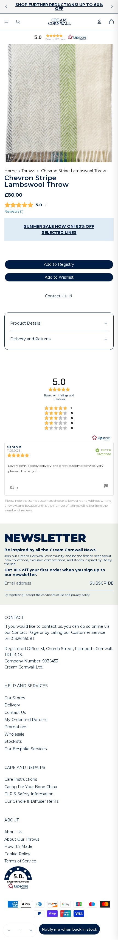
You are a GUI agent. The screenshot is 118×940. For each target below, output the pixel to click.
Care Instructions (20, 779)
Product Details (25, 323)
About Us (13, 831)
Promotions (15, 726)
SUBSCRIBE (102, 583)
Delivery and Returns (30, 338)
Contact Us (56, 296)
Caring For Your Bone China (30, 786)
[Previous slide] (6, 7)
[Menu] (6, 21)
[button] (59, 37)
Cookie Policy (17, 853)
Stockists (13, 741)
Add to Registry (59, 264)
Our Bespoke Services (25, 748)
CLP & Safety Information (29, 793)
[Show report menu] (106, 486)
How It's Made (18, 846)
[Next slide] (112, 7)
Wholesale (14, 734)
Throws (28, 170)
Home (10, 170)
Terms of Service (20, 861)
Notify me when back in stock (69, 929)
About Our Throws (21, 839)
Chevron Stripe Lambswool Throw (73, 170)
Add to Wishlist (59, 277)
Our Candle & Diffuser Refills (31, 801)
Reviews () (13, 211)
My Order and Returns (25, 719)
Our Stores (14, 697)
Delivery (12, 705)
